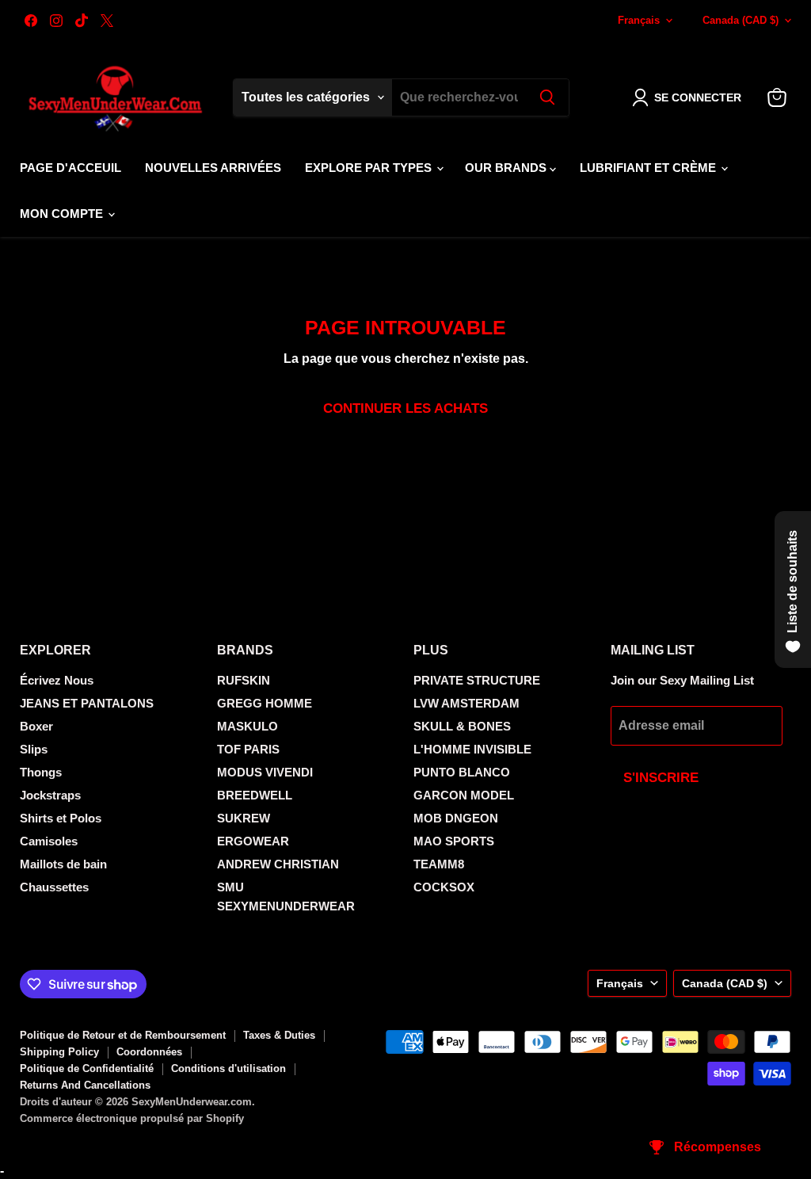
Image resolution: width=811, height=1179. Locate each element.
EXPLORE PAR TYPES (370, 167)
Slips (34, 749)
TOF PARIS (248, 749)
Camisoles (49, 841)
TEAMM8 (438, 864)
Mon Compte (63, 213)
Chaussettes (54, 887)
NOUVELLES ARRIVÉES (213, 167)
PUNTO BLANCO (461, 772)
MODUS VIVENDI (265, 772)
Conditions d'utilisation (228, 1068)
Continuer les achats (405, 408)
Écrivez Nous (56, 680)
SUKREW (243, 818)
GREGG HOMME (264, 703)
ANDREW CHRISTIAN (278, 864)
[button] (690, 97)
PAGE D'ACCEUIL (70, 167)
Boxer (36, 726)
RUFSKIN (243, 680)
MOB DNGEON (455, 818)
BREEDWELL (254, 795)
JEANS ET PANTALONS (87, 703)
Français (639, 20)
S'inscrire (661, 777)
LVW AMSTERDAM (466, 703)
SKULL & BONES (462, 726)
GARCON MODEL (463, 795)
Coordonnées (149, 1052)
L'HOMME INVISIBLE (472, 749)
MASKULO (247, 726)
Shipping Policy (59, 1052)
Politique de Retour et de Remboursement (123, 1035)
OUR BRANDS (507, 167)
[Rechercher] (547, 97)
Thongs (41, 772)
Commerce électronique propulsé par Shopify (132, 1118)
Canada (740, 20)
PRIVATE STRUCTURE (476, 680)
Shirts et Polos (60, 818)
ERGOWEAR (253, 841)
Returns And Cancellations (85, 1085)
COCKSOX (443, 887)
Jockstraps (50, 795)
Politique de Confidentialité (87, 1068)
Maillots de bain (63, 864)
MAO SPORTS (453, 841)
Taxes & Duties (279, 1035)
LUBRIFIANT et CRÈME (649, 167)
